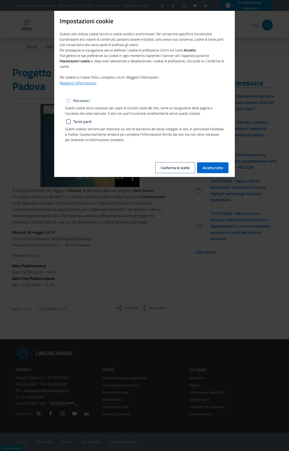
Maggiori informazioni (78, 83)
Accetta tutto (213, 167)
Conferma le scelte (175, 167)
